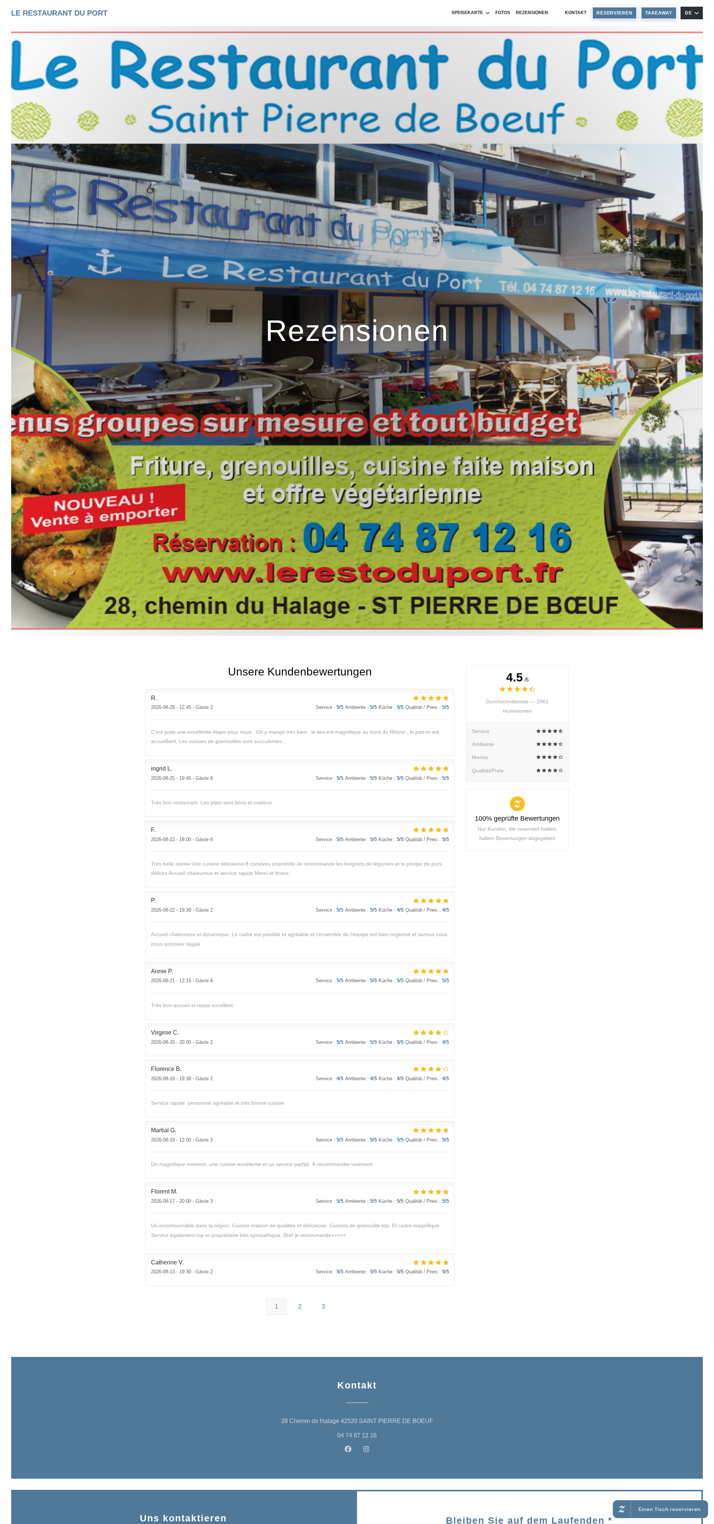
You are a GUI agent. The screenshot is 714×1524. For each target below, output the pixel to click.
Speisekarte (467, 12)
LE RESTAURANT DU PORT (59, 13)
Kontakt (575, 12)
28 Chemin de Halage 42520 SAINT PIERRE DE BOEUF (392, 1420)
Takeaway (658, 13)
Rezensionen (532, 12)
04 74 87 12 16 (357, 1435)
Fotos (502, 12)
